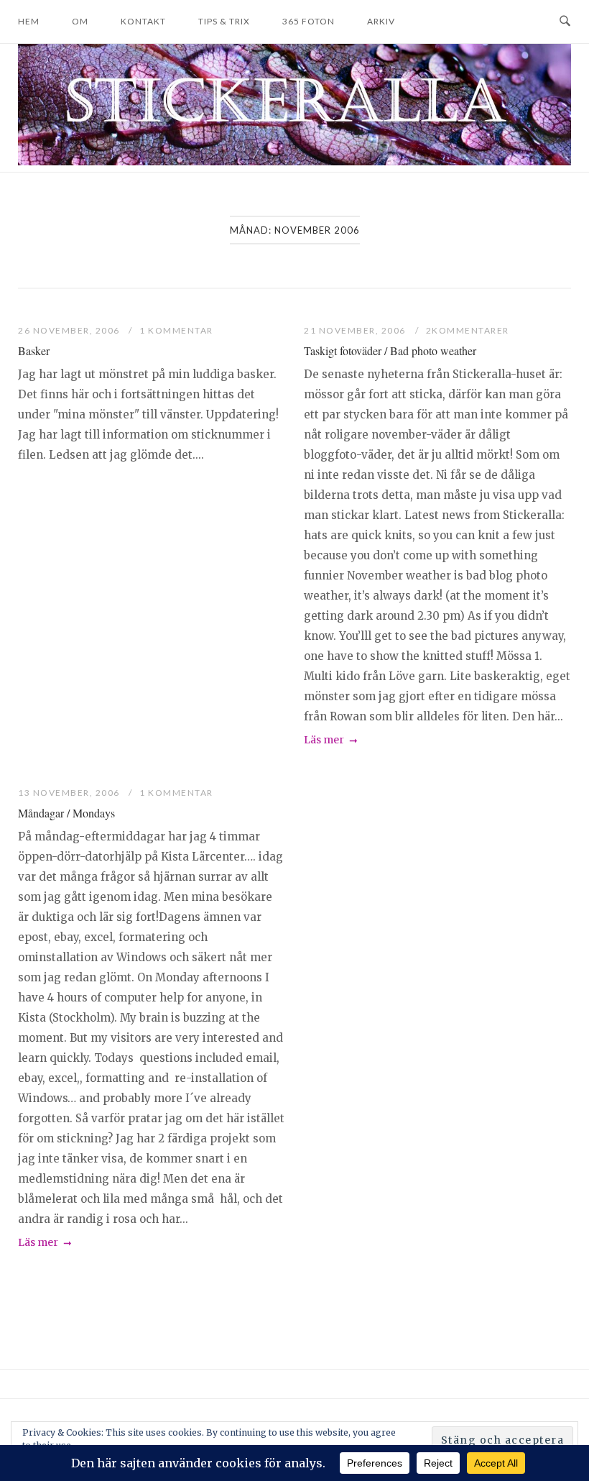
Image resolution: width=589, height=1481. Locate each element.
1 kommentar (176, 330)
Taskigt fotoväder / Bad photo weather (390, 350)
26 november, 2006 (70, 330)
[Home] (294, 161)
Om (80, 21)
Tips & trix (224, 21)
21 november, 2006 (356, 330)
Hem (29, 21)
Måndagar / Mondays (66, 812)
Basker (34, 350)
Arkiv (381, 21)
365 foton (308, 21)
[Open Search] (565, 21)
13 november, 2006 (70, 792)
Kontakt (143, 21)
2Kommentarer (467, 330)
